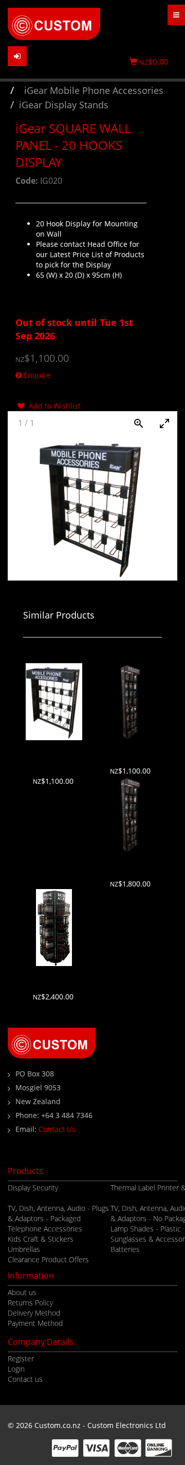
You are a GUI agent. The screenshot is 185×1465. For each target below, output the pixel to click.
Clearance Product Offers (48, 1259)
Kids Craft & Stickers (40, 1239)
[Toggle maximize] (164, 423)
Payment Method (35, 1323)
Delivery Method (34, 1313)
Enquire (36, 375)
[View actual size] (139, 423)
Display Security (33, 1187)
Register (21, 1358)
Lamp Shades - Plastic (145, 1228)
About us (22, 1292)
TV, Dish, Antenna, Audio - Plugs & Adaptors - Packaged (58, 1213)
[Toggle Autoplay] (113, 423)
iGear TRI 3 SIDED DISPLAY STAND (54, 976)
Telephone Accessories (45, 1228)
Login (16, 1369)
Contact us (25, 1379)
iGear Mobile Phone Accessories (93, 90)
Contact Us (57, 1129)
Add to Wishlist (53, 406)
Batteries (125, 1249)
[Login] (17, 56)
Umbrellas (24, 1249)
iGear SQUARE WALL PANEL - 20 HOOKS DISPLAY (54, 755)
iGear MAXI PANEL (131, 750)
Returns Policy (30, 1302)
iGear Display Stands (63, 105)
